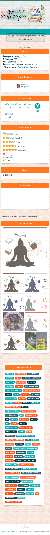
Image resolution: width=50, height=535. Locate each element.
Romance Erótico (26, 465)
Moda (28, 444)
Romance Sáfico (12, 477)
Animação (9, 374)
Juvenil (21, 432)
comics (21, 498)
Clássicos (9, 386)
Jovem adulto (11, 432)
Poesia (30, 452)
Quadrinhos (29, 456)
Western (30, 494)
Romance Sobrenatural (31, 473)
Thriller (9, 494)
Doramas (9, 403)
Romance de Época (13, 481)
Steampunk (35, 485)
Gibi (21, 415)
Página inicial (25, 47)
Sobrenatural (11, 485)
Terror (30, 489)
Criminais (25, 394)
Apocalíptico (33, 374)
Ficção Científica (12, 411)
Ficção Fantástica (28, 411)
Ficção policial (11, 415)
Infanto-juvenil (11, 427)
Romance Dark (11, 465)
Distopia (22, 399)
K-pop (29, 432)
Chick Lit (31, 382)
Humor (14, 423)
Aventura (9, 378)
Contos (8, 394)
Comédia (19, 386)
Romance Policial (12, 473)
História (14, 419)
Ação (18, 378)
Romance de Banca (28, 477)
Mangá (35, 440)
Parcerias (23, 217)
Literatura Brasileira (25, 436)
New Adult (10, 452)
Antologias (20, 374)
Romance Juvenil (29, 469)
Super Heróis (10, 489)
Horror (34, 419)
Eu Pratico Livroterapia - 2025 (10, 531)
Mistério (19, 444)
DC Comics (35, 394)
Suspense (21, 489)
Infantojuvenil (26, 427)
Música (8, 448)
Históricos (24, 419)
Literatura (10, 436)
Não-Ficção (21, 452)
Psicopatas (19, 456)
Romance (9, 461)
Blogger (30, 531)
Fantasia (35, 403)
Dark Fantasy (11, 399)
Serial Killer (27, 481)
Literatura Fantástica (14, 440)
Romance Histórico (13, 469)
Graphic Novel (31, 415)
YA (37, 494)
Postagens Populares (9, 217)
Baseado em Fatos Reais (31, 378)
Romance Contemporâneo (25, 461)
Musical (36, 444)
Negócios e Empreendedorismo (25, 448)
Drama (17, 403)
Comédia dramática (31, 390)
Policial (9, 456)
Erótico (26, 403)
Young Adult (10, 498)
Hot (7, 423)
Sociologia (23, 485)
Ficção (24, 407)
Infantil (23, 423)
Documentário (33, 399)
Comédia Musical (31, 386)
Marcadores (32, 217)
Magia (28, 440)
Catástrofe (21, 382)
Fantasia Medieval (12, 407)
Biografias (10, 382)
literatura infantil (13, 502)
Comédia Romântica (13, 390)
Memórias (9, 444)
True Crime (19, 494)
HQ (7, 419)
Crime (16, 394)
